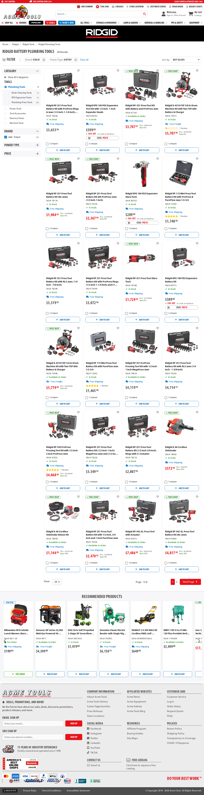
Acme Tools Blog (136, 711)
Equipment (194, 22)
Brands (22, 22)
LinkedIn (95, 743)
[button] (174, 14)
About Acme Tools (97, 696)
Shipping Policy (176, 733)
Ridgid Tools (29, 44)
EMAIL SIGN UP (10, 717)
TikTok (94, 752)
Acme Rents (133, 696)
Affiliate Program (136, 728)
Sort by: (166, 59)
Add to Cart (64, 150)
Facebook (95, 728)
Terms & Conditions (51, 790)
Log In (170, 701)
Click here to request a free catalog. (141, 767)
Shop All (8, 22)
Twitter (94, 738)
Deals (52, 22)
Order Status (174, 706)
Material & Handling (155, 22)
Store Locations (95, 715)
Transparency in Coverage (181, 738)
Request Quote (175, 711)
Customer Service (176, 696)
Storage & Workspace (106, 22)
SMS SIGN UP (9, 731)
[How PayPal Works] (44, 775)
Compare (54, 143)
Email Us (95, 765)
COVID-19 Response (178, 743)
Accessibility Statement (78, 790)
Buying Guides (135, 733)
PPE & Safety (177, 22)
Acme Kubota (134, 706)
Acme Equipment (136, 701)
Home (5, 44)
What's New (68, 22)
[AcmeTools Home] (22, 12)
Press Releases (95, 711)
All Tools (85, 22)
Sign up (73, 723)
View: (47, 581)
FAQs (170, 715)
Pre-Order (20, 674)
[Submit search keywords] (144, 14)
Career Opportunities (98, 706)
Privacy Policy (29, 790)
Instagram (96, 733)
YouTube (95, 747)
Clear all (84, 59)
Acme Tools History (97, 701)
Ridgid (15, 44)
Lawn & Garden (130, 22)
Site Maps (132, 738)
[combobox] (101, 14)
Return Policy (174, 728)
